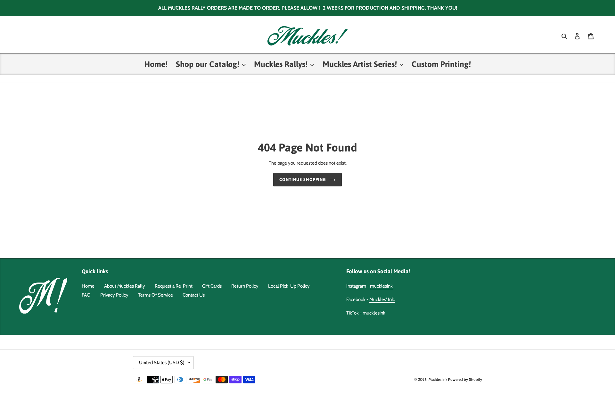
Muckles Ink (438, 379)
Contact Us (194, 295)
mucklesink (381, 286)
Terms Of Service (155, 295)
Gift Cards (212, 286)
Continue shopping (302, 179)
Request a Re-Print (174, 286)
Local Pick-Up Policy (289, 286)
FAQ (86, 295)
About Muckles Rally (124, 286)
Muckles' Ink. (382, 299)
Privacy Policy (114, 295)
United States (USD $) (161, 362)
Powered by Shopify (465, 379)
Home (88, 286)
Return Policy (244, 286)
